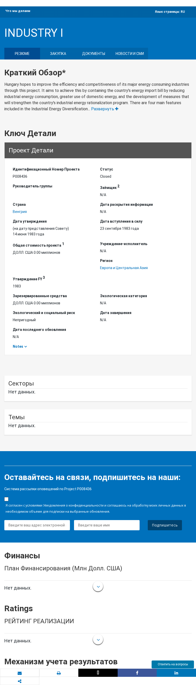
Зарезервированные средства (40, 296)
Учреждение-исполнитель (123, 244)
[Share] (137, 673)
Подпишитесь (165, 525)
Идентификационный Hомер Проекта (46, 169)
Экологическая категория (123, 296)
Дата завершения (115, 313)
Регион (106, 261)
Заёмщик (109, 187)
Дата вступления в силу (121, 221)
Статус (106, 169)
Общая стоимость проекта (38, 244)
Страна (19, 204)
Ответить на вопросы (173, 664)
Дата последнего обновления (39, 330)
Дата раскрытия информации (126, 204)
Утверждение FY (29, 278)
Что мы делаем (17, 11)
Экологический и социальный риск (44, 313)
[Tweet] (98, 673)
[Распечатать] (59, 673)
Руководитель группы (32, 186)
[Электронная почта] (19, 673)
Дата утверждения (30, 221)
